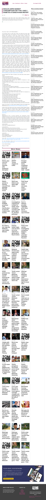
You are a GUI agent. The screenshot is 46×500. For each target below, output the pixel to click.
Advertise (22, 490)
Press (22, 489)
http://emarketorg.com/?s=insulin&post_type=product (18, 105)
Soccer (35, 494)
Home (14, 3)
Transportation (32, 493)
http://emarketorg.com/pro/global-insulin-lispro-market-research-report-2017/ (15, 53)
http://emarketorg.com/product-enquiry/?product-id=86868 (12, 72)
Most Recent (17, 3)
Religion (39, 493)
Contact (25, 3)
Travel (36, 493)
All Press (22, 3)
